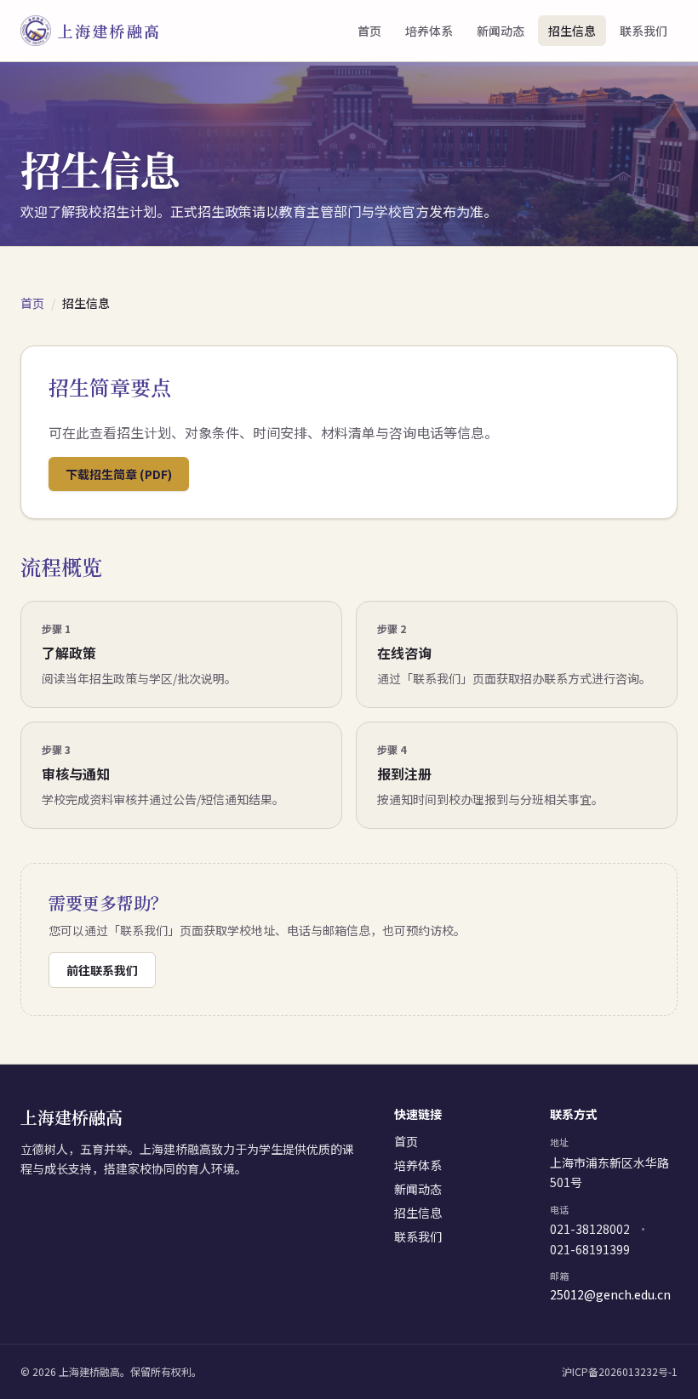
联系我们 (643, 30)
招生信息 (572, 30)
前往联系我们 (102, 970)
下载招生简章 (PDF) (119, 474)
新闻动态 (500, 30)
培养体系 (429, 30)
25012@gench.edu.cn (610, 1295)
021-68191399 (590, 1249)
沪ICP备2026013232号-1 (620, 1371)
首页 (369, 30)
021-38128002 (590, 1228)
